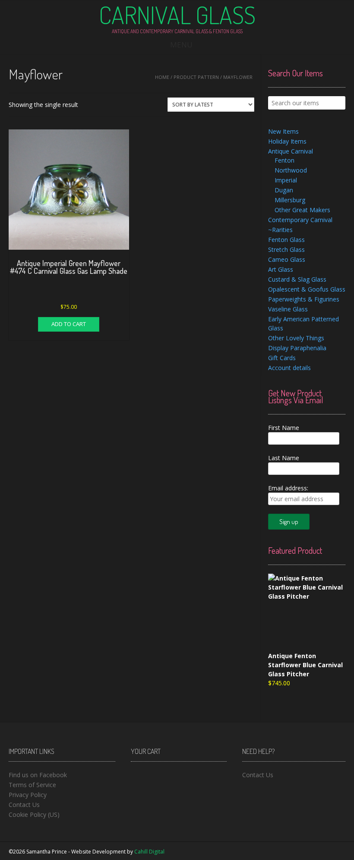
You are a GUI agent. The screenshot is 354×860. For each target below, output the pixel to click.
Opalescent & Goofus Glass (306, 289)
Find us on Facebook (38, 775)
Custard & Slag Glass (297, 279)
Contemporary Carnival (300, 220)
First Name (283, 428)
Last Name (283, 458)
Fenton (284, 160)
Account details (289, 368)
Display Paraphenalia (297, 348)
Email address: (288, 488)
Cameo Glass (286, 259)
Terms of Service (32, 785)
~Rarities (280, 230)
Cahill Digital (149, 851)
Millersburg (290, 200)
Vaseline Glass (288, 309)
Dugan (284, 190)
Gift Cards (282, 358)
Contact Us (24, 804)
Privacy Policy (28, 795)
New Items (283, 131)
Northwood (291, 170)
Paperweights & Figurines (303, 299)
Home (162, 77)
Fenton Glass (286, 239)
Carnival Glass (177, 15)
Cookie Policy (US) (34, 814)
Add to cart (68, 324)
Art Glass (280, 269)
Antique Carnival (290, 151)
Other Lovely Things (296, 338)
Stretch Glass (286, 249)
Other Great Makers (302, 210)
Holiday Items (287, 141)
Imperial (286, 180)
